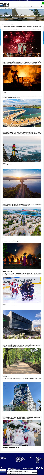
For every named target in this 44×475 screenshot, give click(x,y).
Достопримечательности (19, 457)
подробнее (23, 473)
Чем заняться (25, 6)
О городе (12, 6)
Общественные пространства (20, 458)
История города (2, 457)
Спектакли (37, 461)
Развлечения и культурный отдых (20, 459)
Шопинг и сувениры (18, 461)
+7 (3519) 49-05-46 (12, 468)
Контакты (37, 6)
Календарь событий (33, 6)
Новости (28, 6)
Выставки (37, 462)
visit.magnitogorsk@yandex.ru (14, 469)
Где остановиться (16, 6)
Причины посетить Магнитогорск (3, 458)
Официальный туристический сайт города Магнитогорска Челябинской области (22, 0)
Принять (34, 472)
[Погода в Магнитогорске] (33, 2)
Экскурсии (21, 6)
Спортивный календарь (39, 459)
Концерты (37, 460)
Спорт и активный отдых (19, 460)
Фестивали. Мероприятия (39, 458)
